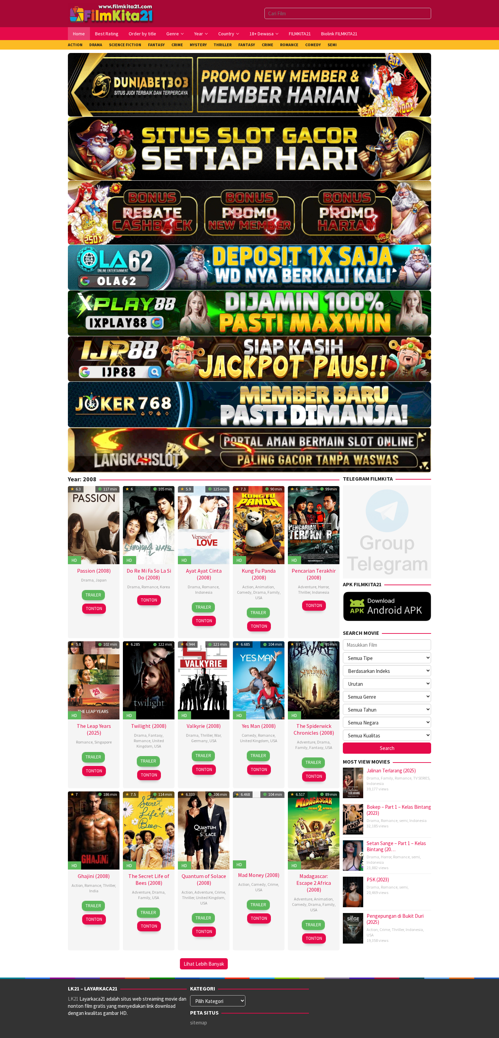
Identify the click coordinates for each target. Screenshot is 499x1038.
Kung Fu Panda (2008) (259, 574)
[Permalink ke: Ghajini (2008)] (94, 829)
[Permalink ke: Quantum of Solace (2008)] (204, 829)
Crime (220, 892)
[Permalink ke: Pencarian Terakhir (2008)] (314, 524)
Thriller (304, 592)
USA (258, 597)
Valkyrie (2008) (204, 725)
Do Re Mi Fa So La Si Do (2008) (149, 574)
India (93, 890)
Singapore (103, 742)
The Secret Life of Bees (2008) (148, 879)
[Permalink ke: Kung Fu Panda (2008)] (259, 524)
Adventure (307, 586)
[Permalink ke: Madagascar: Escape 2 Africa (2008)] (314, 829)
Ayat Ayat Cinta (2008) (204, 574)
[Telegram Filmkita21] (387, 531)
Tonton (94, 608)
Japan (101, 580)
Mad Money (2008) (258, 875)
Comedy (244, 592)
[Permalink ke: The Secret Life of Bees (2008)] (149, 829)
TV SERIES (421, 778)
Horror (323, 586)
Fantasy (155, 735)
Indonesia (203, 592)
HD (74, 560)
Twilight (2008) (148, 725)
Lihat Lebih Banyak (204, 964)
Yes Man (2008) (259, 725)
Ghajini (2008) (94, 876)
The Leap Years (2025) (94, 729)
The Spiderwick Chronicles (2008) (314, 729)
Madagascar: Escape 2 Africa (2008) (313, 883)
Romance (150, 586)
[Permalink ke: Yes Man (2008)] (259, 679)
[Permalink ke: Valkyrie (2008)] (204, 679)
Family (273, 592)
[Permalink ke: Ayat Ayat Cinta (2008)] (204, 524)
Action (248, 586)
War (217, 735)
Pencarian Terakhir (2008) (314, 574)
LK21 (73, 999)
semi (403, 820)
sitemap (198, 1022)
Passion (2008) (94, 570)
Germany (199, 740)
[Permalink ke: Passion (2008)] (94, 524)
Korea (165, 586)
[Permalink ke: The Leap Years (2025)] (94, 679)
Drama (87, 580)
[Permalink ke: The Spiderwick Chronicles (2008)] (314, 679)
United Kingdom (150, 743)
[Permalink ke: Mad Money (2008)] (259, 829)
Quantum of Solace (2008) (204, 879)
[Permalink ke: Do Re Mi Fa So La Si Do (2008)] (149, 524)
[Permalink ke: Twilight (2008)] (149, 679)
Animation (264, 586)
